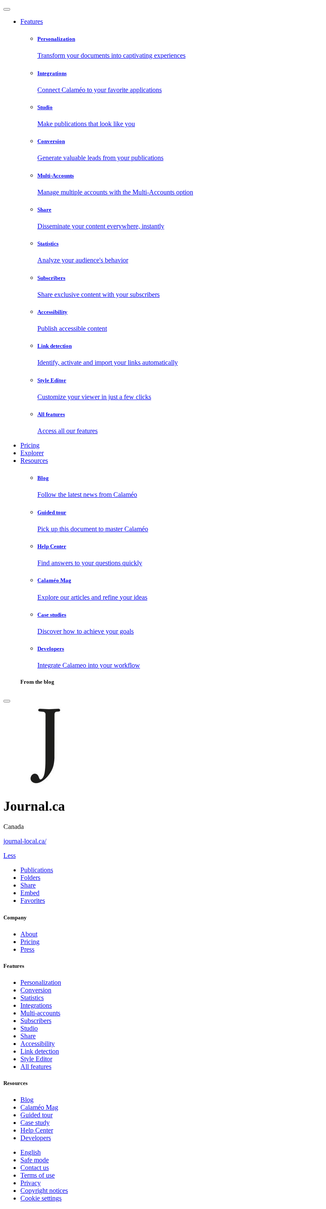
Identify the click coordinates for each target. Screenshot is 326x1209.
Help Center (36, 1130)
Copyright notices (44, 1190)
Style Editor (36, 1058)
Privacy (30, 1182)
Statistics (32, 997)
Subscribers (35, 1020)
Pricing (29, 445)
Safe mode (34, 1160)
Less (9, 855)
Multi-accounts (40, 1013)
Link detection (39, 1051)
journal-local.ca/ (24, 841)
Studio (29, 1028)
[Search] (6, 701)
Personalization (40, 982)
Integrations (36, 1005)
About (28, 934)
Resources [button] (34, 460)
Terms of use (37, 1175)
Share (28, 1036)
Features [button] (31, 21)
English (30, 1152)
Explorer (32, 453)
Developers (35, 1137)
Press (27, 949)
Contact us (34, 1167)
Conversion (35, 990)
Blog (27, 1099)
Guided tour (36, 1115)
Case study (35, 1122)
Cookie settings (41, 1198)
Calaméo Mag (39, 1107)
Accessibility (37, 1043)
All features (35, 1066)
